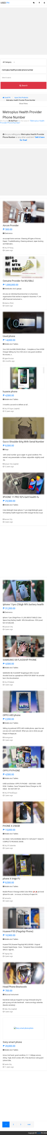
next (29, 1124)
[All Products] (34, 2)
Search (24, 85)
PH (5, 3)
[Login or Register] (44, 2)
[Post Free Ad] (39, 2)
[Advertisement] (23, 31)
